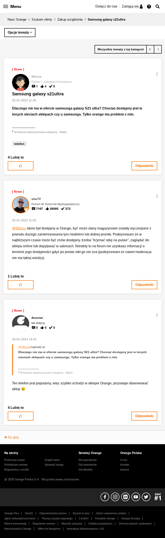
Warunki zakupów (71, 523)
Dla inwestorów (88, 464)
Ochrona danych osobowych (135, 523)
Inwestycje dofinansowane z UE (85, 528)
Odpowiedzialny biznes (53, 513)
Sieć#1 (29, 513)
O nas (123, 460)
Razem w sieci (81, 513)
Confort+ (84, 518)
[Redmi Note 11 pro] (150, 49)
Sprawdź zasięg (54, 464)
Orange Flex (11, 513)
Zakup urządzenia (69, 19)
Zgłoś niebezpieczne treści (19, 518)
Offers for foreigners (49, 528)
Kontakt (124, 464)
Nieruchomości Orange (17, 528)
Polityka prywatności (100, 523)
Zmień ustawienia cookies (111, 513)
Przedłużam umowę (16, 464)
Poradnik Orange (105, 518)
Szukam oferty (42, 19)
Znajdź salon (52, 460)
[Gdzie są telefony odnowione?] (158, 49)
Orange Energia (130, 518)
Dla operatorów (88, 460)
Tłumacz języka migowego (57, 518)
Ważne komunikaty (15, 523)
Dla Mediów (86, 469)
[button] (157, 73)
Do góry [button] (13, 437)
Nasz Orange (17, 19)
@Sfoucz (19, 228)
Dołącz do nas (106, 6)
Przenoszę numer (14, 460)
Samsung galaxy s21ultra (38, 93)
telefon (19, 143)
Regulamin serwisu (44, 523)
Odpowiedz (144, 166)
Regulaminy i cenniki (16, 469)
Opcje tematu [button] (18, 32)
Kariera (124, 469)
